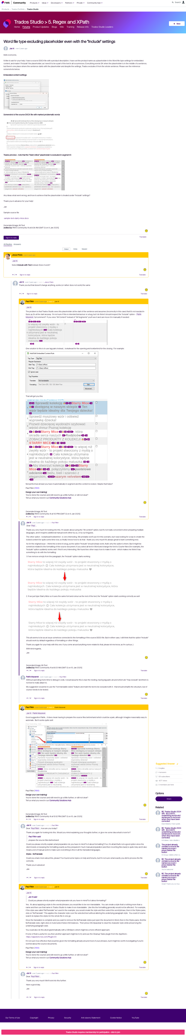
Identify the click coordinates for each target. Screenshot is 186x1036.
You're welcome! (167, 869)
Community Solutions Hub (60, 497)
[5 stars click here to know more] (146, 993)
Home (17, 26)
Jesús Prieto (17, 255)
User (183, 2)
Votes (75, 249)
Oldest (66, 249)
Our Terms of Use (12, 1017)
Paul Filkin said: (34, 836)
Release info (83, 26)
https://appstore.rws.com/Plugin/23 (41, 936)
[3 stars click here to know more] (145, 502)
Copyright (34, 1017)
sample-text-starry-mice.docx (16, 218)
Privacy (51, 1017)
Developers (56, 2)
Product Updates (41, 26)
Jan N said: (32, 897)
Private (80, 2)
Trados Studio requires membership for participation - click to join (93, 1032)
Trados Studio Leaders (102, 26)
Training (70, 26)
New (178, 23)
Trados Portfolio (18, 9)
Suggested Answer (165, 763)
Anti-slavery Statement (90, 1017)
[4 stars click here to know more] (146, 657)
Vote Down (16, 275)
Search (178, 2)
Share (169, 799)
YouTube (135, 1017)
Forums (26, 26)
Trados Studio (33, 9)
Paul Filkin (30, 301)
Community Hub (94, 2)
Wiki (62, 26)
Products (33, 2)
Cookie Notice (116, 1017)
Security (67, 1017)
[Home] (13, 2)
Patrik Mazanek (32, 676)
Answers (17, 244)
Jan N (11, 48)
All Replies (8, 244)
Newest (84, 249)
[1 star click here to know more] (146, 231)
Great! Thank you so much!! (171, 884)
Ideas (44, 2)
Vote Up (13, 275)
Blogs (54, 26)
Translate (142, 237)
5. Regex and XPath (68, 21)
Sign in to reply (11, 238)
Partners (68, 2)
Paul (33, 525)
